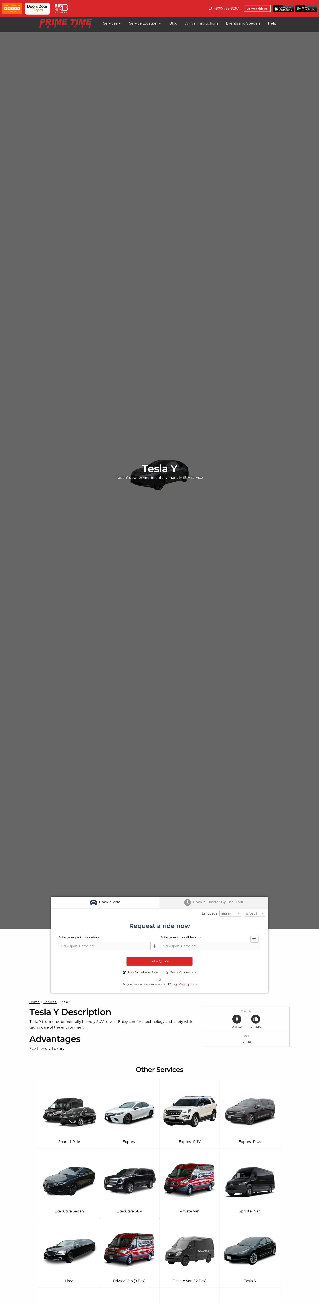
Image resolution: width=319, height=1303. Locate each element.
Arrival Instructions (201, 23)
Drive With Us (257, 8)
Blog (173, 23)
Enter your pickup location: (79, 937)
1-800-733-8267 (225, 8)
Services (110, 23)
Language (209, 913)
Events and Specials (243, 23)
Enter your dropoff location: (182, 937)
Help (272, 23)
